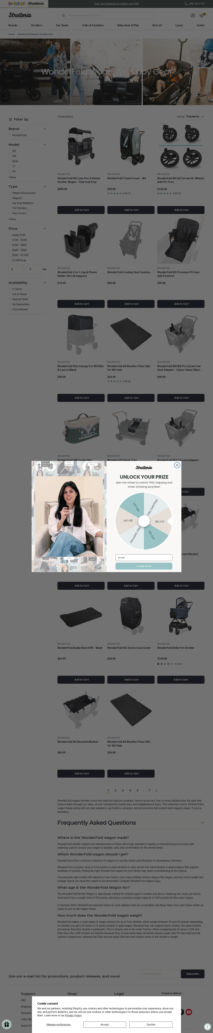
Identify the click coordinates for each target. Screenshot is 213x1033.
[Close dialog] (177, 465)
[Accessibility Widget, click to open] (207, 1027)
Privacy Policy (73, 1015)
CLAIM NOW (144, 566)
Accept (105, 1024)
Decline (151, 1024)
